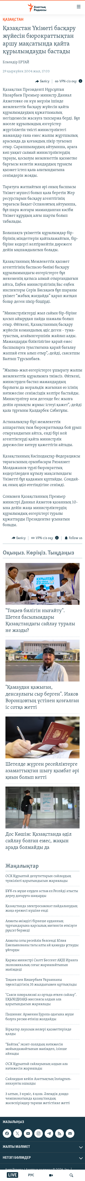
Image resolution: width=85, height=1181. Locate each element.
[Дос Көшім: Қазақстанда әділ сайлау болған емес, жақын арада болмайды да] (42, 807)
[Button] (42, 81)
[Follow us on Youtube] (28, 1133)
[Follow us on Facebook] (7, 1133)
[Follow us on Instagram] (38, 1133)
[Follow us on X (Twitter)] (17, 1133)
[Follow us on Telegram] (49, 1133)
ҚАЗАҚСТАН (13, 20)
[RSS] (59, 1133)
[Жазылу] (70, 1133)
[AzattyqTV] (51, 1175)
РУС (31, 1175)
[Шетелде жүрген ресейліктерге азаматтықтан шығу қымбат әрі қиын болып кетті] (42, 737)
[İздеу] (71, 1175)
